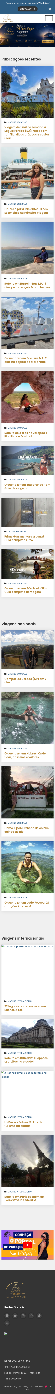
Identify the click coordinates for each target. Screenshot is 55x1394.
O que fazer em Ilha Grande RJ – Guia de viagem (27, 486)
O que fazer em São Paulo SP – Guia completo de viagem (25, 590)
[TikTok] (39, 1315)
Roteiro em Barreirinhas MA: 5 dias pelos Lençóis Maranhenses (27, 285)
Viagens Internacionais (20, 1001)
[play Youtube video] (27, 1245)
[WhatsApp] (31, 1315)
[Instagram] (23, 1315)
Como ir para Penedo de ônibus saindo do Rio (26, 830)
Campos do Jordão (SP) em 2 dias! (25, 681)
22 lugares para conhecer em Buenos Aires (25, 1008)
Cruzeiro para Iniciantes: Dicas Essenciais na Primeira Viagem (26, 211)
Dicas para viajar (17, 531)
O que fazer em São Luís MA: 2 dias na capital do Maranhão (25, 360)
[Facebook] (7, 1315)
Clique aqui (26, 9)
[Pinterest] (7, 1323)
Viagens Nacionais (17, 122)
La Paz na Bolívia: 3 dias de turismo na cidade (23, 1124)
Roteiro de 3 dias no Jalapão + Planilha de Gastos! (26, 435)
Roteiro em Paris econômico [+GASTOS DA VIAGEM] (24, 1198)
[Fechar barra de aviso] (50, 9)
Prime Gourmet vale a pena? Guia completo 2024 (24, 538)
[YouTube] (15, 1315)
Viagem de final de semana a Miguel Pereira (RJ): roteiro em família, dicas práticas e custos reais (27, 132)
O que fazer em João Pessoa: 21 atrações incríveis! (26, 904)
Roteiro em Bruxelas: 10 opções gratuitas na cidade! (26, 1060)
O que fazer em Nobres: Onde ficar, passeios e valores (25, 755)
